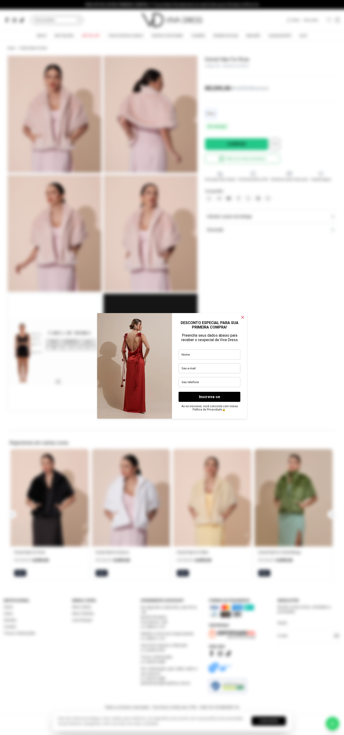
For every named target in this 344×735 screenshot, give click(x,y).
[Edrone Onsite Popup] (172, 367)
